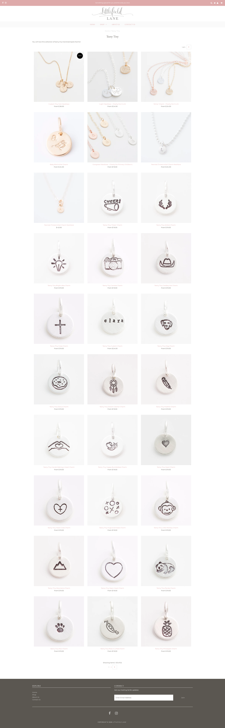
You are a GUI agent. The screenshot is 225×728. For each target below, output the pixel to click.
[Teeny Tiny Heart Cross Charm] (59, 500)
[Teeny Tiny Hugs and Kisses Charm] (112, 500)
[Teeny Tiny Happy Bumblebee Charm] (112, 440)
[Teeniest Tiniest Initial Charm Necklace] (166, 137)
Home (92, 24)
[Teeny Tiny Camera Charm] (112, 258)
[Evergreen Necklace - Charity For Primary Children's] (112, 137)
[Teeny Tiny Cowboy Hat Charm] (166, 258)
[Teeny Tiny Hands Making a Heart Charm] (59, 440)
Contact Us (130, 24)
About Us (116, 24)
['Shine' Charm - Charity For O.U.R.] (166, 77)
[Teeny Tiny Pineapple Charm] (166, 621)
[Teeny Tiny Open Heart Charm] (112, 561)
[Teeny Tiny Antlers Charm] (166, 198)
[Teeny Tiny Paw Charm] (59, 621)
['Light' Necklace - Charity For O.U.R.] (112, 77)
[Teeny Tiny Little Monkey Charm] (166, 500)
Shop (102, 24)
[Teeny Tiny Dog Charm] (166, 319)
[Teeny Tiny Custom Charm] (112, 319)
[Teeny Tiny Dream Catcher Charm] (112, 379)
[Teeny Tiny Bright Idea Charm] (59, 258)
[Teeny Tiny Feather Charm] (166, 379)
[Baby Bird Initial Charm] (59, 137)
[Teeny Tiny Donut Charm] (59, 379)
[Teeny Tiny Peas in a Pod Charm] (112, 621)
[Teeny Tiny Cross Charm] (59, 319)
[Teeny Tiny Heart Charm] (166, 440)
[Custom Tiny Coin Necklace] (59, 77)
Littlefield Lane (119, 722)
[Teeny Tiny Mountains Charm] (59, 561)
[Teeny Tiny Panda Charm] (166, 561)
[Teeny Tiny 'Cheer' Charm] (112, 198)
